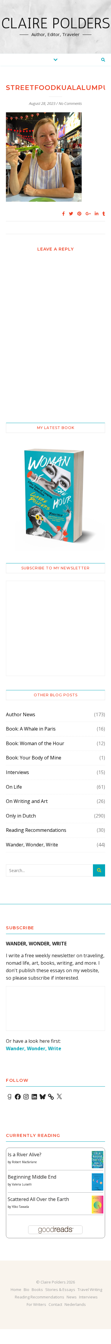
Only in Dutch (21, 815)
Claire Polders (55, 23)
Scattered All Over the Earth (38, 1199)
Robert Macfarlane (24, 1162)
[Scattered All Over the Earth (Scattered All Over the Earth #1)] (97, 1205)
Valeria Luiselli (22, 1184)
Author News (20, 714)
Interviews (17, 772)
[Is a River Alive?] (97, 1160)
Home (16, 1289)
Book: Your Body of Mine (33, 757)
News (72, 1297)
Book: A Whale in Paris (31, 728)
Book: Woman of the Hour (35, 743)
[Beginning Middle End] (97, 1182)
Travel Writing (90, 1289)
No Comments (70, 103)
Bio (26, 1289)
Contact (55, 1304)
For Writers (36, 1304)
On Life (14, 787)
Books (37, 1289)
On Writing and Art (27, 801)
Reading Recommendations (36, 830)
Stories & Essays (60, 1289)
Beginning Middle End (32, 1177)
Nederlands (75, 1304)
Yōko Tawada (20, 1207)
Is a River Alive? (24, 1154)
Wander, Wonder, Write (32, 844)
